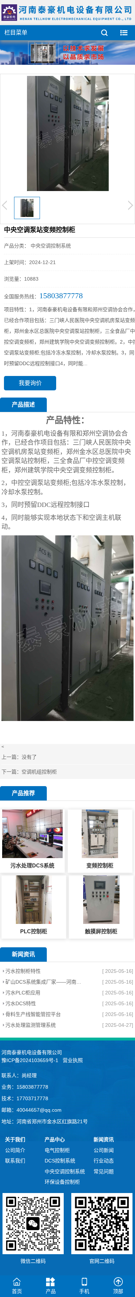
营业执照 (73, 1060)
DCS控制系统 (60, 1161)
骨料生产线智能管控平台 (33, 1014)
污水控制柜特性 (23, 971)
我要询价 (30, 383)
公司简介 (15, 1150)
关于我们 (15, 1139)
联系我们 (15, 1161)
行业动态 (104, 1161)
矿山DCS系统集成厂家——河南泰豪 (43, 982)
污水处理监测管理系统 (30, 1025)
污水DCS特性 (20, 1003)
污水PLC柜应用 (22, 993)
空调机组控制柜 (39, 772)
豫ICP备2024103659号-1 (29, 1060)
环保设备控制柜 (62, 1182)
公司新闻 (104, 1150)
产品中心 (55, 1139)
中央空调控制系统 (65, 1171)
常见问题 (104, 1171)
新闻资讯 (104, 1139)
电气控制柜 (57, 1150)
